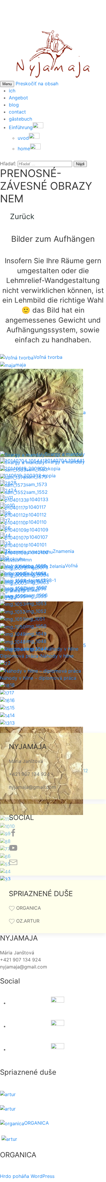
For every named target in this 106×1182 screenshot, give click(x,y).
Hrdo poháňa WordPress (27, 1176)
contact (17, 112)
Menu (7, 84)
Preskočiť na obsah (37, 83)
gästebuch (20, 119)
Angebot (18, 98)
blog (14, 105)
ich (12, 91)
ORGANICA (36, 1123)
